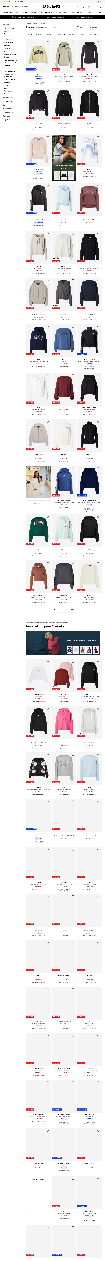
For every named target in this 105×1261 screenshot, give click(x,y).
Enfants (25, 6)
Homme (15, 6)
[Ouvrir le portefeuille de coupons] (77, 6)
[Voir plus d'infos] (38, 85)
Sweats (42, 23)
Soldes (35, 23)
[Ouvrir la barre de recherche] (99, 13)
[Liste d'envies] (95, 6)
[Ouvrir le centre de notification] (89, 6)
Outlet (8, 1)
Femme (6, 6)
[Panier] (100, 6)
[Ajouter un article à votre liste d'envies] (47, 42)
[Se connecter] (83, 6)
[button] (81, 27)
